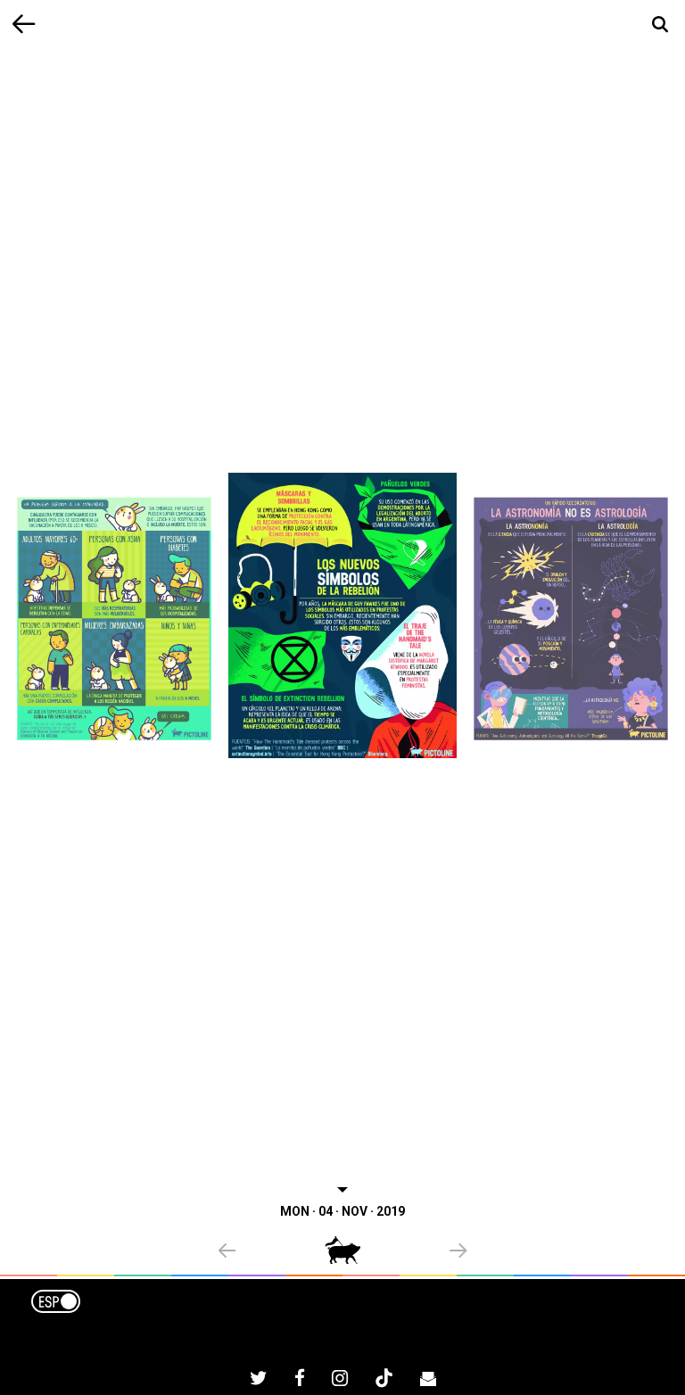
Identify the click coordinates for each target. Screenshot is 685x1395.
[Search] (660, 24)
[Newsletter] (428, 1381)
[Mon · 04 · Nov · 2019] (342, 615)
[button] (272, 1252)
